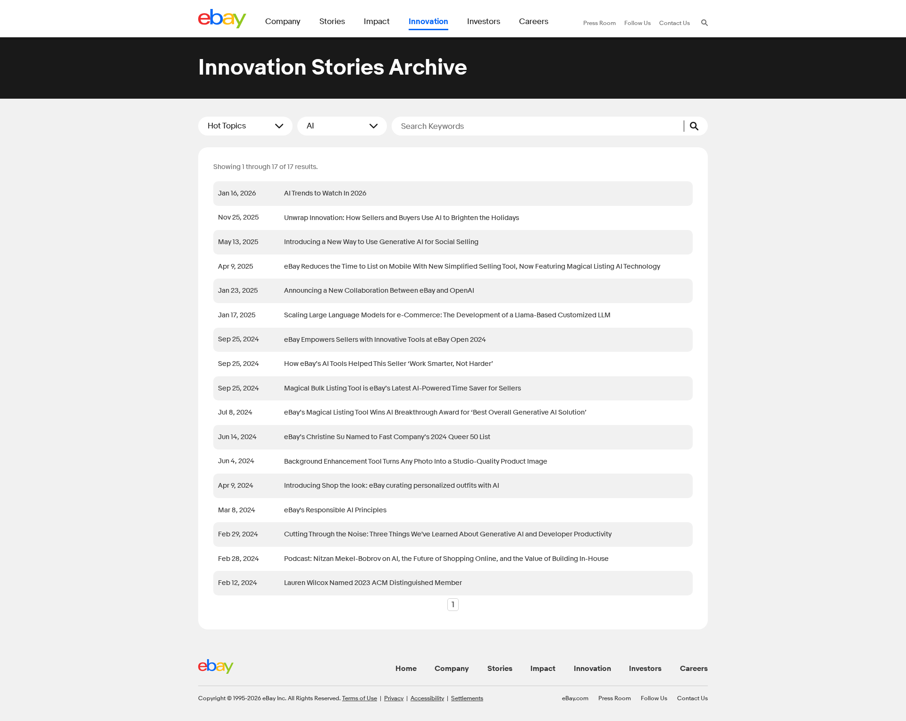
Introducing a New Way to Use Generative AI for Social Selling (381, 242)
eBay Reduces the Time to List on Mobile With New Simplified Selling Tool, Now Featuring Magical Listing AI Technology (472, 266)
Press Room (614, 698)
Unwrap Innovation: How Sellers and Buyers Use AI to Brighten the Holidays (401, 217)
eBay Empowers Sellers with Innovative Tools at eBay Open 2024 (385, 339)
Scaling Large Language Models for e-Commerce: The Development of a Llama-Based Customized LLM (447, 315)
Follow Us (654, 698)
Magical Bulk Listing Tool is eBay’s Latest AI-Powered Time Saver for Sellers (402, 388)
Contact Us (692, 698)
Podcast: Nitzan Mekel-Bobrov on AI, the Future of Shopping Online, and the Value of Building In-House (446, 558)
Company (452, 668)
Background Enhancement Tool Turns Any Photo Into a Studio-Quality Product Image (415, 461)
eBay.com (575, 698)
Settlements (467, 698)
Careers (694, 668)
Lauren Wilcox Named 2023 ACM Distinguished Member (373, 582)
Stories (499, 668)
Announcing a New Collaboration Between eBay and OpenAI (379, 290)
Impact (542, 668)
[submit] (696, 126)
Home (406, 668)
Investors (645, 668)
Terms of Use (359, 698)
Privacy (393, 698)
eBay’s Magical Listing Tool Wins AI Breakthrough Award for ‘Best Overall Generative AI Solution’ (435, 412)
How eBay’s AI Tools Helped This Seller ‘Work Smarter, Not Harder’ (388, 363)
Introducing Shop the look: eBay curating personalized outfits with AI (391, 485)
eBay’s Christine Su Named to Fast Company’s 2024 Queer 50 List (387, 437)
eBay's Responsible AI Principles (335, 510)
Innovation (592, 668)
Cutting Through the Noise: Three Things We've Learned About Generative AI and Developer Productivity (448, 534)
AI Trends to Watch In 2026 (325, 193)
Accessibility (427, 698)
